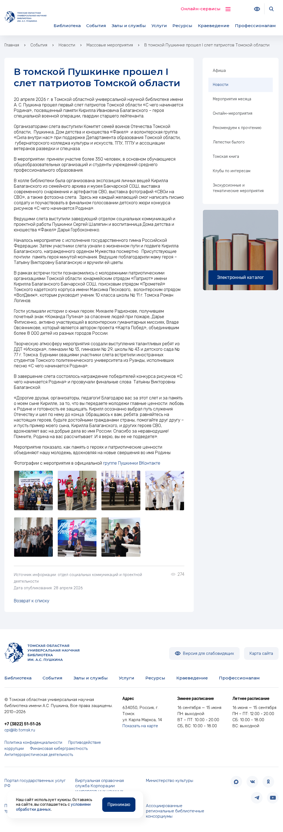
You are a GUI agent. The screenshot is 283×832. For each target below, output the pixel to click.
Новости (220, 84)
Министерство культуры (169, 780)
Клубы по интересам (231, 171)
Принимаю (119, 804)
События (96, 25)
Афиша (219, 70)
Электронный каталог (240, 277)
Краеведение (213, 25)
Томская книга (226, 156)
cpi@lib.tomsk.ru (19, 730)
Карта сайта (261, 653)
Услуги (159, 25)
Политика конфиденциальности (33, 742)
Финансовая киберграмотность (59, 748)
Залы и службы (129, 25)
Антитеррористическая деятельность (38, 754)
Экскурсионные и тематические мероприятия (238, 188)
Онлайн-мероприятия (232, 113)
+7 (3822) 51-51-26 (22, 723)
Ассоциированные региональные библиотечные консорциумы (175, 811)
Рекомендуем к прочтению (237, 127)
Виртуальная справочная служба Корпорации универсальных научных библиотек (99, 788)
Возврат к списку (31, 600)
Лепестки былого (229, 142)
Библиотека (67, 25)
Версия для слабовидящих (208, 653)
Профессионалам (255, 25)
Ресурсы (182, 25)
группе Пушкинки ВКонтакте (131, 463)
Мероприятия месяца (232, 99)
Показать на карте (140, 725)
